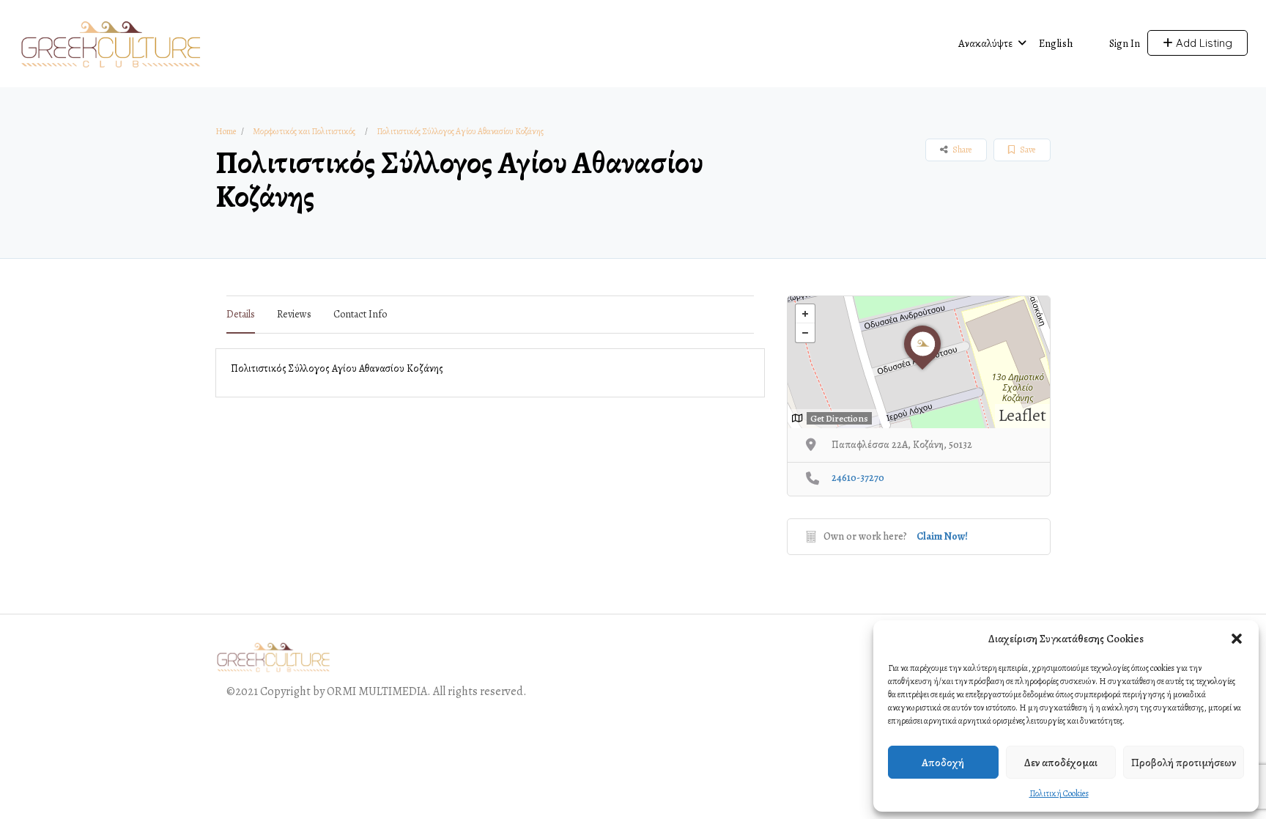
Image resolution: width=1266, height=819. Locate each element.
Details (240, 314)
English (1056, 43)
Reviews (294, 314)
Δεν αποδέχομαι (1060, 762)
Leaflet (1022, 415)
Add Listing (1202, 43)
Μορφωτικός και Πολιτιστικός (304, 131)
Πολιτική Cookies (1059, 793)
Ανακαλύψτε (985, 43)
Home (225, 131)
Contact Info (360, 314)
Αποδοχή (943, 762)
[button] (1236, 638)
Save (1026, 149)
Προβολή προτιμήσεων (1183, 762)
